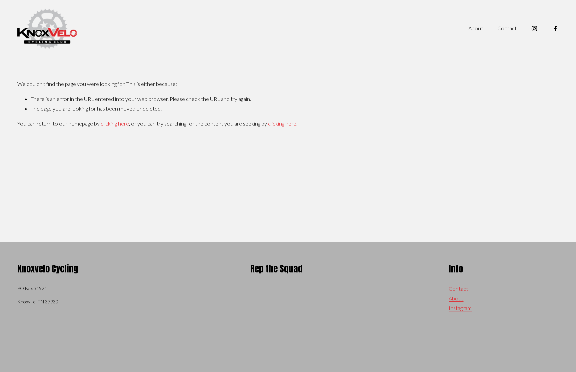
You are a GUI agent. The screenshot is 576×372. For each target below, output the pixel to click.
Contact (507, 28)
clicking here (115, 123)
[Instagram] (534, 28)
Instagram (460, 308)
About (475, 28)
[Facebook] (555, 28)
